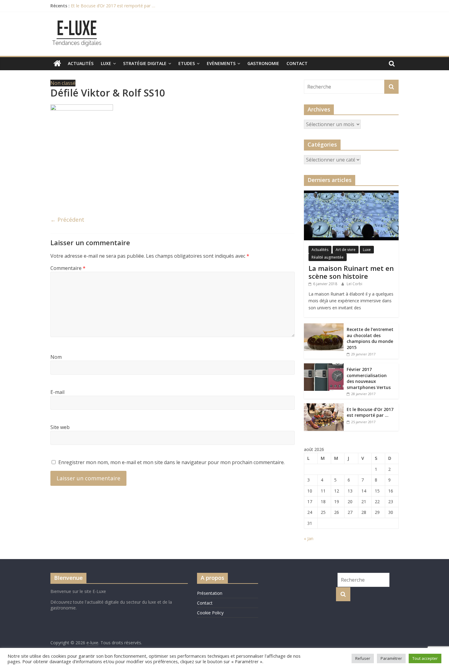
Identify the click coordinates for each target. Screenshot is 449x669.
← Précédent (67, 219)
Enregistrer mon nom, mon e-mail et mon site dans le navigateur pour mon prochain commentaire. (171, 462)
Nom (56, 357)
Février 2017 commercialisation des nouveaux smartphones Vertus (369, 378)
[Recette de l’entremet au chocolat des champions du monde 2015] (324, 326)
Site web (60, 427)
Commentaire (68, 268)
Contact (297, 63)
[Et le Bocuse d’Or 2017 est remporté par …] (324, 406)
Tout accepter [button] (425, 658)
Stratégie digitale (144, 63)
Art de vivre (346, 249)
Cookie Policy (210, 613)
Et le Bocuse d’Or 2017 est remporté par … (113, 6)
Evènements (221, 63)
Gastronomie (263, 63)
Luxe (106, 63)
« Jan (308, 538)
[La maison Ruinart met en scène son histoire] (351, 194)
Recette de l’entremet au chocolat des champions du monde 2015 (370, 338)
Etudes (186, 63)
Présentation (209, 593)
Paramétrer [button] (391, 658)
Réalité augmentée (328, 257)
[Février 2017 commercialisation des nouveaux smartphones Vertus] (324, 366)
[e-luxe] (57, 63)
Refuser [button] (362, 658)
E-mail (57, 392)
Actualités (80, 63)
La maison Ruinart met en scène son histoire (351, 272)
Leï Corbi (354, 283)
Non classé (62, 83)
